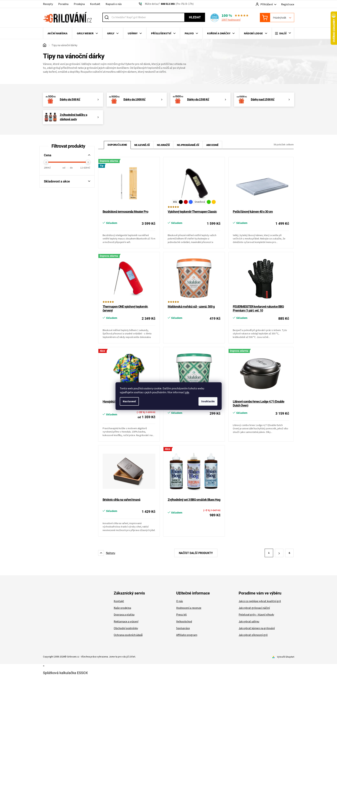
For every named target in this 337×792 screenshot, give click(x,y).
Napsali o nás (114, 4)
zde (187, 392)
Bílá (175, 202)
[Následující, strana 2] (279, 553)
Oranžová (200, 202)
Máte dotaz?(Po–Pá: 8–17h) (169, 4)
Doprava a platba (124, 615)
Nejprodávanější (188, 145)
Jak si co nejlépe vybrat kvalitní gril (260, 601)
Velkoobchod (184, 621)
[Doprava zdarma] (129, 278)
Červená (186, 202)
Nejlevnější (142, 145)
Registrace (287, 4)
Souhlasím (208, 401)
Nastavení (129, 401)
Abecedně (212, 145)
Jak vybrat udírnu (249, 621)
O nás (179, 601)
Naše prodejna (122, 608)
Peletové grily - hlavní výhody (256, 615)
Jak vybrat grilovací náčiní (254, 608)
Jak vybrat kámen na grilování (257, 628)
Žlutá (214, 202)
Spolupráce (183, 628)
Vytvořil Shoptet (285, 657)
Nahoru (110, 553)
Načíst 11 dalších (195, 553)
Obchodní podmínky (126, 628)
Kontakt (95, 4)
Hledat (195, 17)
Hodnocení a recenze (188, 608)
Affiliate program (186, 635)
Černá (181, 202)
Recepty (48, 4)
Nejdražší (163, 145)
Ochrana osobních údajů (128, 635)
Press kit (181, 615)
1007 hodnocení (230, 20)
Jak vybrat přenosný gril (253, 635)
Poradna (63, 4)
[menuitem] (57, 33)
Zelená (209, 202)
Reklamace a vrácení (126, 621)
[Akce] (194, 471)
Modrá (191, 202)
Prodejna (79, 4)
